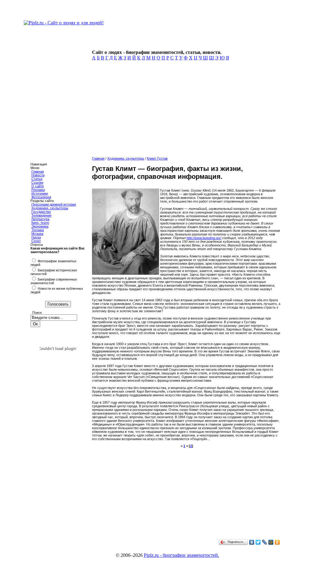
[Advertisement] (185, 110)
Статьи (36, 179)
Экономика (39, 226)
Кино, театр (40, 222)
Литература (40, 219)
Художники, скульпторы (49, 208)
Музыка (37, 233)
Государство (41, 212)
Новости (37, 175)
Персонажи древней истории (53, 204)
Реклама (38, 190)
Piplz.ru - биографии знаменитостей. (181, 555)
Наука (36, 237)
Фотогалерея (41, 197)
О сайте (37, 186)
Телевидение (41, 215)
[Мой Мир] (271, 542)
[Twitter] (258, 542)
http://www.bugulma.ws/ (203, 238)
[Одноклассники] (277, 542)
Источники (39, 193)
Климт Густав (157, 158)
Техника (37, 230)
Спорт (36, 241)
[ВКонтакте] (252, 542)
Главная (37, 171)
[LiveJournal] (264, 542)
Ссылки (37, 182)
